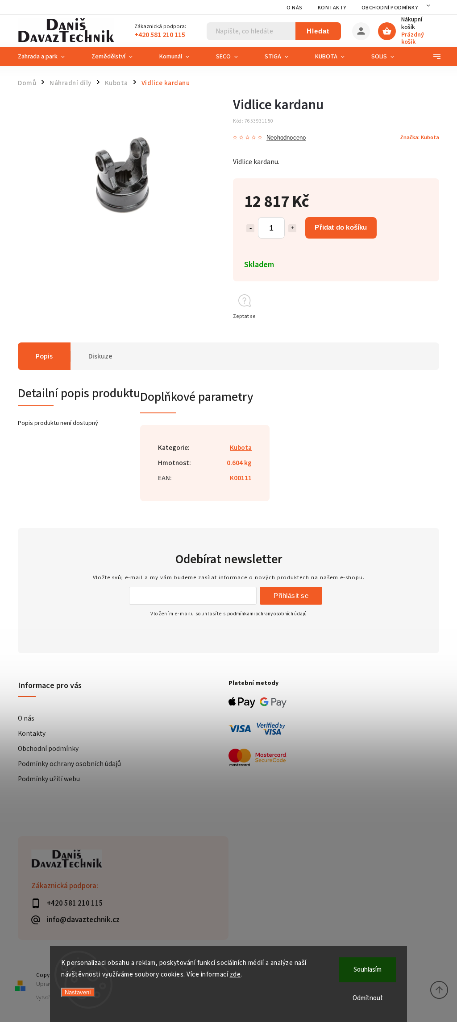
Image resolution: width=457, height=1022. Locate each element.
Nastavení (78, 992)
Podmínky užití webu (49, 779)
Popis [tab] (44, 356)
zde (235, 974)
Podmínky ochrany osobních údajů (69, 764)
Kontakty (332, 8)
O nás (295, 8)
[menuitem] (48, 56)
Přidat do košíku (341, 227)
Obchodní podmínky (389, 8)
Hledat (318, 31)
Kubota (241, 448)
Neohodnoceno (286, 138)
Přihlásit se (291, 595)
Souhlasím (367, 969)
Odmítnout (368, 998)
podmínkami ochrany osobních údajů (267, 614)
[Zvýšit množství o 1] (292, 228)
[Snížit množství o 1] (250, 228)
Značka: (419, 137)
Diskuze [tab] (100, 356)
